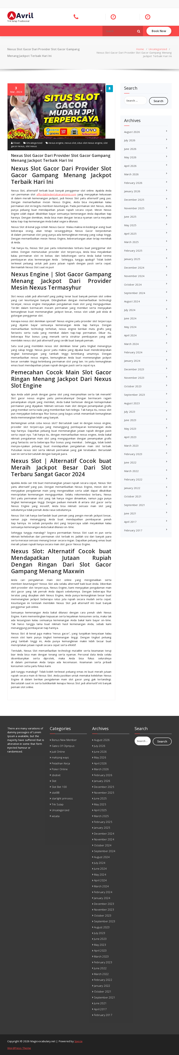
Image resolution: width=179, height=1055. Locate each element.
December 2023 (134, 369)
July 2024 (129, 310)
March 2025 (131, 242)
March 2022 (131, 471)
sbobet (56, 775)
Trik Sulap (57, 804)
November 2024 (134, 276)
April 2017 (130, 521)
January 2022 (132, 488)
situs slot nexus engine (89, 142)
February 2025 (133, 250)
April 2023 (130, 437)
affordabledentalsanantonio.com (56, 194)
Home (140, 49)
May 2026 (130, 157)
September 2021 (134, 505)
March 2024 (131, 344)
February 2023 (133, 454)
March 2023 (131, 445)
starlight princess (62, 798)
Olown (16, 142)
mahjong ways (60, 757)
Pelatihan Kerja (61, 763)
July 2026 (129, 140)
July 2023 (129, 411)
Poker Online (60, 769)
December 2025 (134, 199)
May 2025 (130, 225)
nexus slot (70, 142)
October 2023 (133, 386)
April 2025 (130, 233)
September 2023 (134, 394)
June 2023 (130, 420)
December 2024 (134, 267)
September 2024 (134, 293)
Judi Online (58, 751)
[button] (139, 31)
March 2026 (131, 174)
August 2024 (132, 301)
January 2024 (132, 360)
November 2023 (134, 377)
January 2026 (132, 191)
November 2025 (134, 208)
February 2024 (133, 352)
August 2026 (132, 132)
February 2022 (133, 479)
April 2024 (130, 335)
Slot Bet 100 (59, 787)
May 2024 (130, 327)
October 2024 (133, 284)
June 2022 (130, 462)
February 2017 (133, 530)
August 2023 (132, 403)
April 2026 (130, 166)
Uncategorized (158, 49)
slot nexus (31, 146)
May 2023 (130, 428)
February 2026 (133, 183)
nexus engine (56, 142)
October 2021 (133, 496)
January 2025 (132, 259)
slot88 (55, 792)
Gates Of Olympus (63, 746)
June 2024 (130, 318)
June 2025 (130, 216)
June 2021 (130, 513)
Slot (54, 781)
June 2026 (130, 149)
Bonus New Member (64, 740)
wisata (55, 816)
